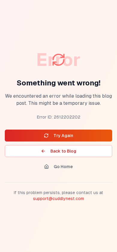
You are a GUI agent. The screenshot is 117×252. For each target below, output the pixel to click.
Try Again (63, 135)
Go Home (63, 166)
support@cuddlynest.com (58, 198)
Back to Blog (63, 151)
